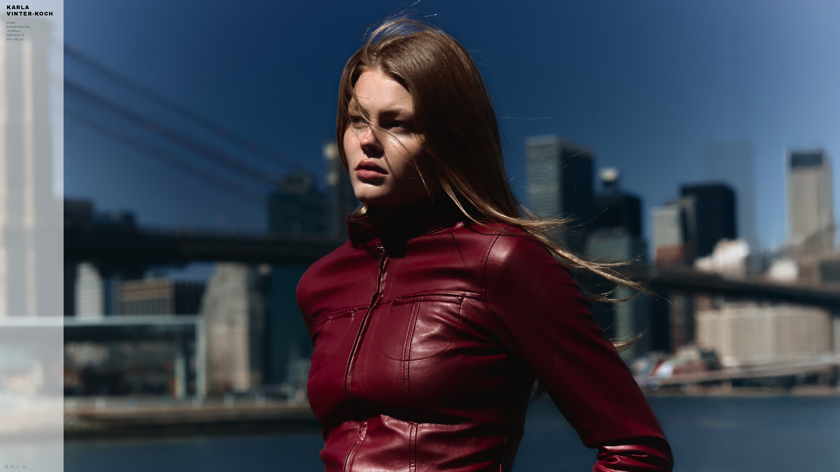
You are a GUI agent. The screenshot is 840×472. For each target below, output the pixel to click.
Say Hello (15, 39)
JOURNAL (14, 31)
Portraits (15, 35)
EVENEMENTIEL (19, 26)
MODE (11, 22)
